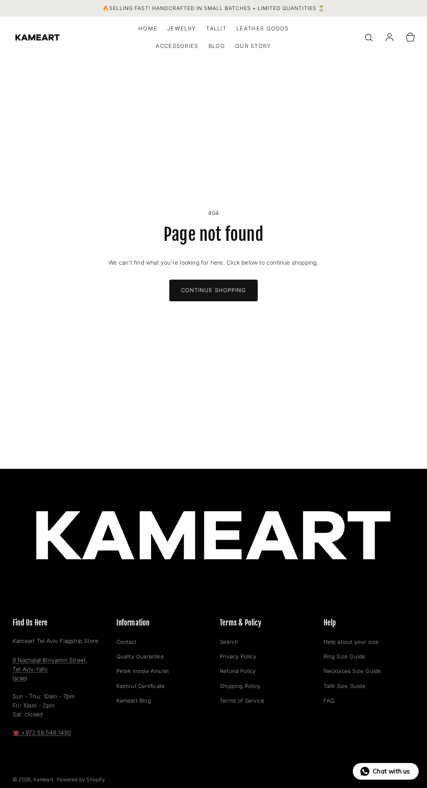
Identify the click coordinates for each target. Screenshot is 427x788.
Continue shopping (213, 290)
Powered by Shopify (81, 779)
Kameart (43, 779)
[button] (368, 37)
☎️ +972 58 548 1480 (42, 732)
